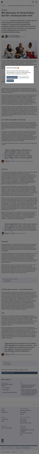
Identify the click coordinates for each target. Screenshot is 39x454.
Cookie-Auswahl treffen (23, 77)
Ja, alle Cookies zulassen (12, 77)
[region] (19, 74)
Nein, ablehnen (10, 80)
